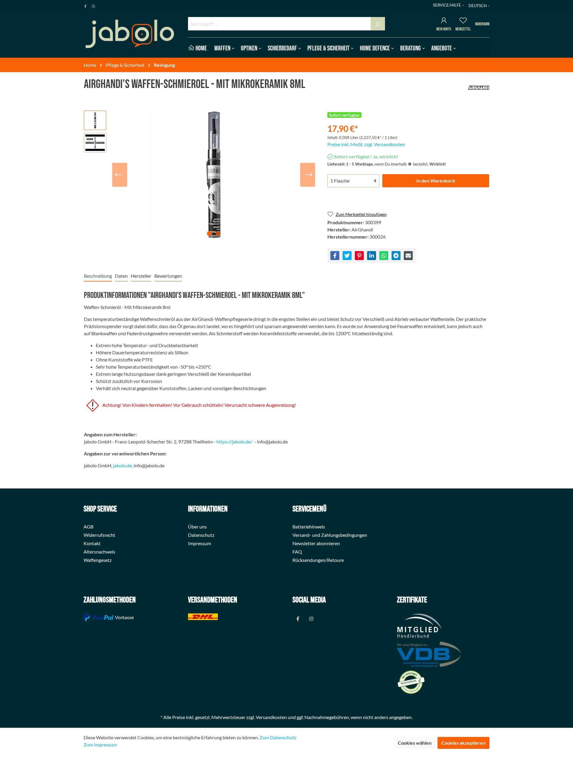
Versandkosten (271, 717)
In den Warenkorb (435, 180)
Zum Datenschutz (278, 737)
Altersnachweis (99, 551)
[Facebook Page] (85, 5)
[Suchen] (378, 23)
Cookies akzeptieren (463, 743)
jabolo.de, (123, 465)
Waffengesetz (98, 560)
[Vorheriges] (118, 175)
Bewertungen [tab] (168, 276)
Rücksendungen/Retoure (318, 560)
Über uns (197, 526)
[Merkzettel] (463, 21)
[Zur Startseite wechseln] (130, 34)
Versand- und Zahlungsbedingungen (329, 535)
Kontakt (92, 543)
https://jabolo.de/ (234, 441)
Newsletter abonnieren (316, 543)
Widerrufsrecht (99, 535)
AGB (88, 526)
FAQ (297, 551)
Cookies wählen (415, 743)
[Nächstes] (309, 175)
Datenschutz (201, 535)
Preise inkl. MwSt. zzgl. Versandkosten (366, 144)
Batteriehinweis (308, 526)
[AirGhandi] (478, 87)
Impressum (199, 543)
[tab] (98, 276)
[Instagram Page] (93, 5)
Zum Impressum (100, 744)
